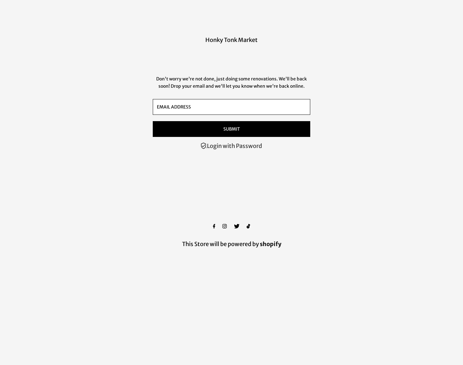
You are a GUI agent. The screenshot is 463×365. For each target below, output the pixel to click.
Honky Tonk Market (231, 40)
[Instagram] (224, 226)
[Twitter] (236, 226)
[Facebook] (214, 226)
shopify (270, 244)
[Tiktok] (248, 226)
